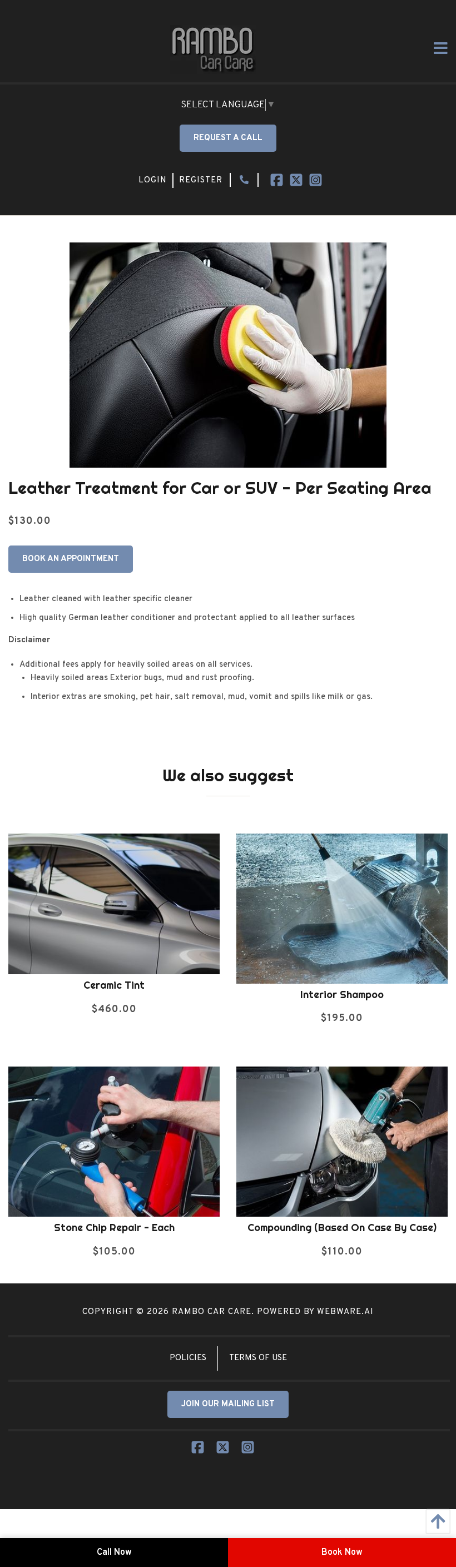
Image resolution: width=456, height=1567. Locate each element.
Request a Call (228, 138)
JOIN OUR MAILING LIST (228, 1404)
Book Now (342, 1552)
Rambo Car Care (211, 1312)
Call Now (114, 1552)
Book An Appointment (70, 559)
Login (152, 180)
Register (200, 180)
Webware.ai (345, 1312)
